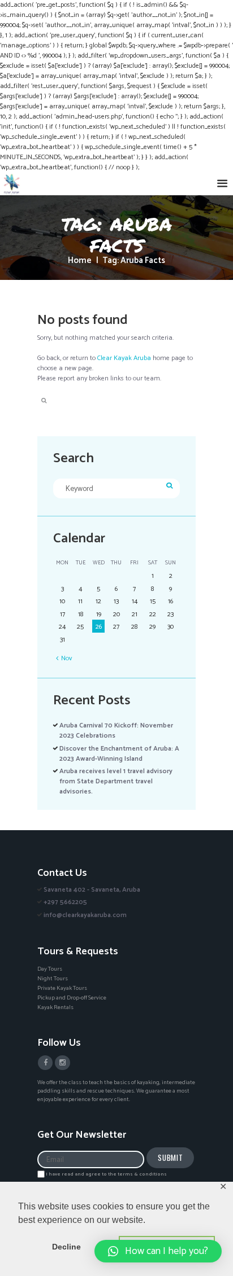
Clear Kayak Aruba (124, 358)
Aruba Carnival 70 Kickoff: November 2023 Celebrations (116, 730)
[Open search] (43, 400)
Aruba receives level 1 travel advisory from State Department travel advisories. (115, 781)
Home (80, 261)
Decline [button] (66, 1246)
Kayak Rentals (55, 1007)
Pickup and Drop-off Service (71, 998)
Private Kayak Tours (62, 988)
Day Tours (49, 969)
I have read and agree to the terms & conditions (106, 1174)
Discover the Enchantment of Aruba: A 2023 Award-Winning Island (119, 753)
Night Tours (52, 979)
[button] (158, 1251)
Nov (66, 658)
